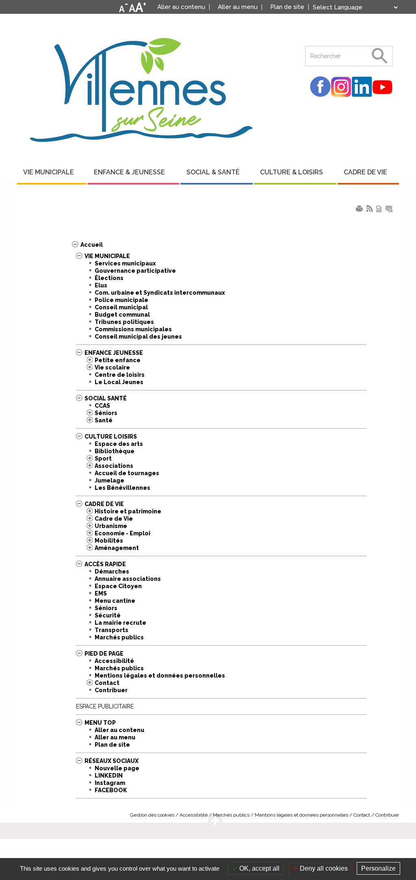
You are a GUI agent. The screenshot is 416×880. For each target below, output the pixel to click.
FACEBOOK (111, 790)
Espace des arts (119, 444)
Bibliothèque (114, 451)
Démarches (112, 571)
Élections (109, 278)
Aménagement (117, 548)
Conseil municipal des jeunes (138, 336)
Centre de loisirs (120, 375)
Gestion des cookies (152, 815)
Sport (103, 458)
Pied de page (104, 653)
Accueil (91, 244)
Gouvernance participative (135, 270)
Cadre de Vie (114, 518)
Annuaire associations (128, 579)
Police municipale (121, 300)
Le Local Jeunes (119, 382)
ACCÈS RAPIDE (105, 564)
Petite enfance (118, 360)
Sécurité (108, 615)
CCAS (102, 405)
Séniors (106, 413)
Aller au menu (115, 737)
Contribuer (111, 690)
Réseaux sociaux (111, 761)
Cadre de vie (104, 504)
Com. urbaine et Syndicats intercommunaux (160, 292)
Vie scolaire (112, 367)
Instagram (110, 783)
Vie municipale (107, 256)
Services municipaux (125, 263)
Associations (114, 466)
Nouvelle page (117, 768)
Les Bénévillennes (122, 488)
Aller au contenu (119, 730)
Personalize (378, 868)
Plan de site (112, 744)
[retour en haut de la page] (215, 819)
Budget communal (122, 314)
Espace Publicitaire (105, 706)
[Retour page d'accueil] (141, 86)
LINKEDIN (109, 775)
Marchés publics (119, 637)
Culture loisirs (110, 436)
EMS (101, 593)
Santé (104, 420)
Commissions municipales (133, 329)
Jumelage (109, 480)
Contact (107, 683)
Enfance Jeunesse (113, 353)
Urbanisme (111, 526)
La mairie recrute (120, 622)
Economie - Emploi (122, 533)
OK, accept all (259, 868)
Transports (111, 630)
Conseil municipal (121, 307)
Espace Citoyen (118, 586)
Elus (101, 285)
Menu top (100, 722)
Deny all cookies (323, 868)
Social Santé (105, 398)
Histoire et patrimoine (128, 511)
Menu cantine (115, 601)
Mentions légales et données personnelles (160, 675)
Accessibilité (114, 661)
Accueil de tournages (127, 473)
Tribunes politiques (124, 322)
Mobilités (109, 540)
